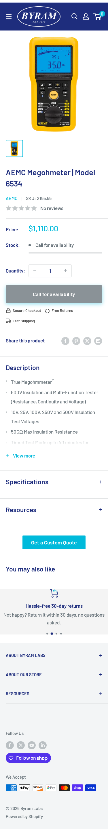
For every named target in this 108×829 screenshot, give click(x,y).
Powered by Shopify (24, 816)
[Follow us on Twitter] (21, 745)
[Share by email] (98, 340)
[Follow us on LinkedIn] (43, 745)
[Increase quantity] (65, 271)
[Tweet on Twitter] (87, 340)
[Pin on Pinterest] (76, 340)
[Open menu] (9, 16)
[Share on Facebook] (65, 340)
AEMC (12, 198)
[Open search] (74, 16)
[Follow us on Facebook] (10, 745)
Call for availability (54, 294)
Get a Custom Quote (54, 542)
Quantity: (15, 270)
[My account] (86, 16)
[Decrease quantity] (35, 271)
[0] (97, 16)
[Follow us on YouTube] (32, 745)
